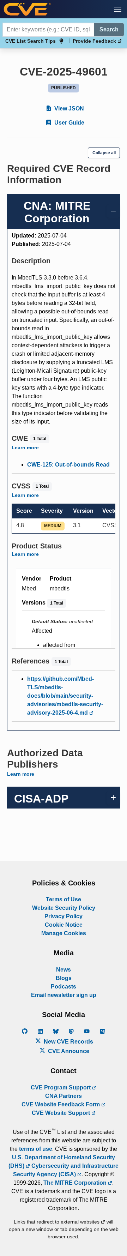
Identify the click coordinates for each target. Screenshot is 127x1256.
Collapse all (104, 152)
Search (109, 29)
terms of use (35, 1149)
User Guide (68, 123)
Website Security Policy (63, 908)
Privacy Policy (63, 916)
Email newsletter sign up (63, 995)
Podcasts (63, 987)
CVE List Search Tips (30, 41)
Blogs (64, 978)
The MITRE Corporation (75, 1183)
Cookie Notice (64, 925)
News (63, 970)
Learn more (25, 447)
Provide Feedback (95, 41)
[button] (118, 9)
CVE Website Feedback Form (61, 1104)
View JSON (68, 109)
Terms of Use (63, 899)
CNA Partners (63, 1096)
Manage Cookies (63, 933)
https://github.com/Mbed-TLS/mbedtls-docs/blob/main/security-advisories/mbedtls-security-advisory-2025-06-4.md (65, 696)
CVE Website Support (61, 1113)
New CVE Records (67, 1042)
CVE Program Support (61, 1087)
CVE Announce (68, 1051)
